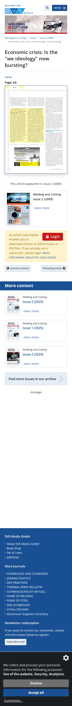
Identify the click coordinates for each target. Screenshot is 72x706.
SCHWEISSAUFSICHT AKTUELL (26, 591)
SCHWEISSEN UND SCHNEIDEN (27, 574)
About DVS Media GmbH (23, 544)
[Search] (47, 8)
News (8, 77)
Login (54, 236)
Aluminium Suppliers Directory (27, 614)
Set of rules (14, 553)
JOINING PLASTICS (19, 578)
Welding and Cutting (15, 37)
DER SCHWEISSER (18, 605)
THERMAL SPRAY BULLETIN (24, 587)
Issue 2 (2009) (46, 37)
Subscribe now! (16, 641)
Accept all (36, 692)
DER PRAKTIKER (17, 583)
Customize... (13, 700)
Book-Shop (14, 548)
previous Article (19, 268)
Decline (36, 683)
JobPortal (13, 557)
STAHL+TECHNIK (18, 609)
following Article (53, 268)
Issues (33, 37)
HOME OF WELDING (20, 596)
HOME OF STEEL (17, 600)
